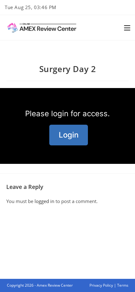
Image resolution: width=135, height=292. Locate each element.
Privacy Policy (101, 285)
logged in (44, 201)
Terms (122, 285)
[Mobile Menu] (127, 27)
